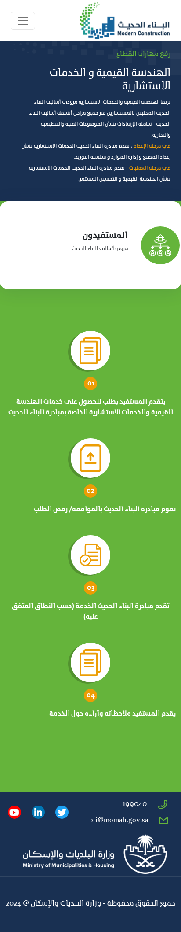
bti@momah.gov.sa (118, 820)
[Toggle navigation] (23, 21)
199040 (135, 804)
